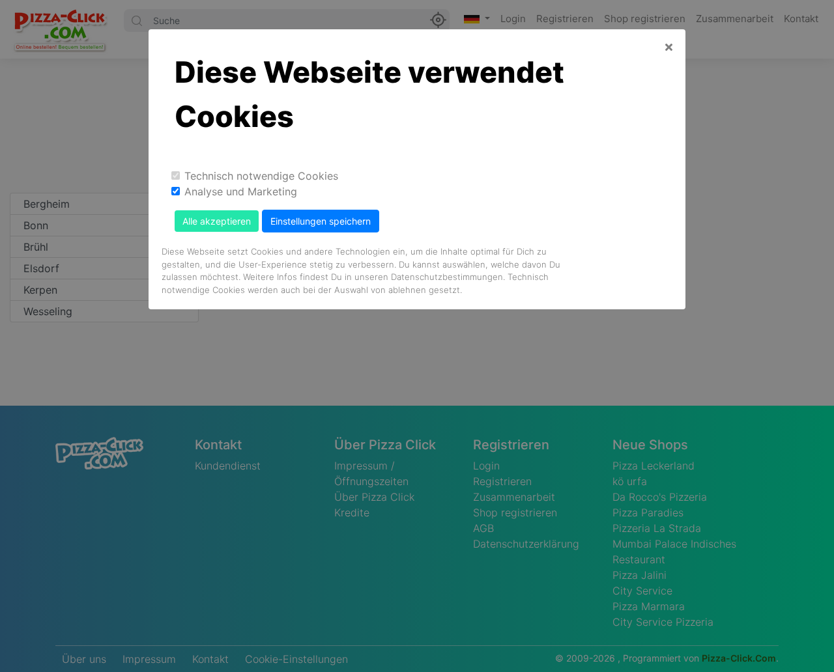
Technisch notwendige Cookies (261, 175)
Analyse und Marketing (240, 191)
